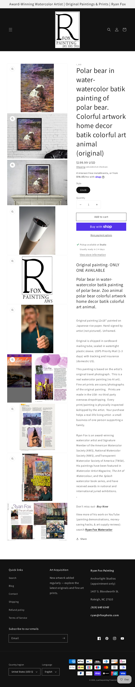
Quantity (80, 197)
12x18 (83, 190)
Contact (13, 593)
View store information (93, 254)
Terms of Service (18, 617)
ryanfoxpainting (102, 680)
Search (13, 577)
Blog (11, 585)
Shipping (80, 166)
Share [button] (83, 538)
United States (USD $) (22, 671)
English (48, 671)
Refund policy (16, 609)
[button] (10, 30)
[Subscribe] (64, 638)
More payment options (101, 235)
